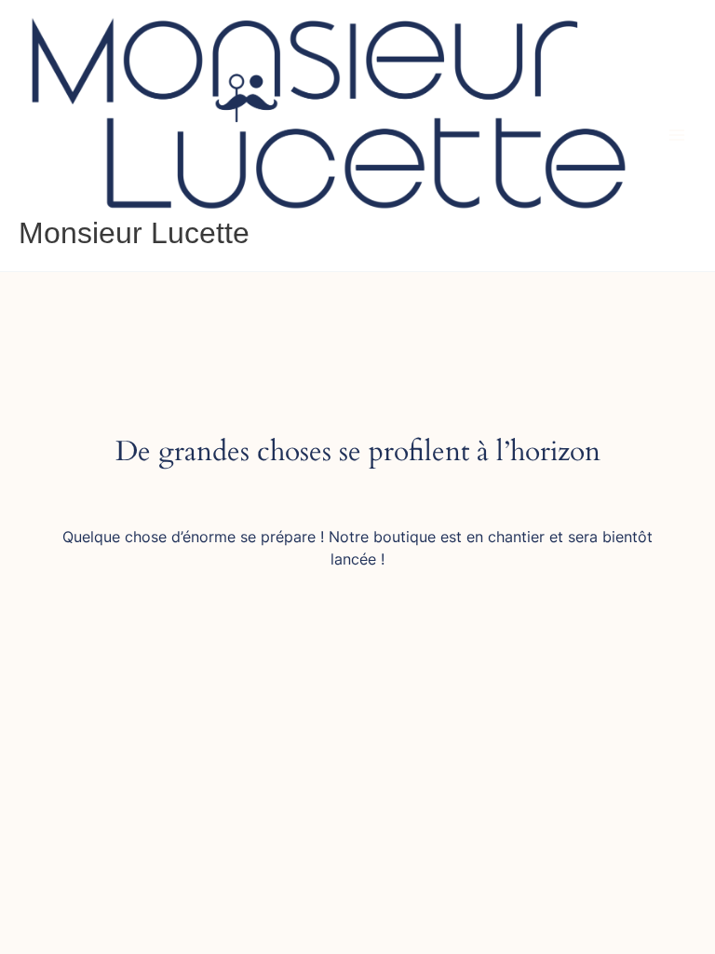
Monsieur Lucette (134, 233)
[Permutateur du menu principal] (676, 135)
